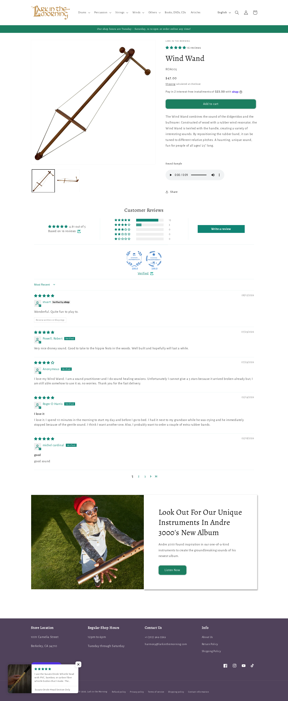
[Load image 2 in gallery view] (68, 180)
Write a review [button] (221, 229)
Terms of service (156, 692)
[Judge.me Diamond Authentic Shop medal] (134, 259)
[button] (84, 12)
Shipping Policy (211, 651)
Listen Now (172, 570)
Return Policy (210, 644)
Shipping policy (176, 692)
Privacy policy (137, 692)
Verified (143, 273)
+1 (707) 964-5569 (155, 637)
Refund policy (119, 692)
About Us (207, 637)
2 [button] (139, 476)
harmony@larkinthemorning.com (166, 644)
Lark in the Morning (97, 692)
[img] (44, 295)
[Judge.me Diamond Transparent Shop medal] (154, 259)
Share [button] (174, 191)
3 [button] (145, 476)
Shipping (170, 84)
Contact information (198, 692)
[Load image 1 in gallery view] (43, 180)
